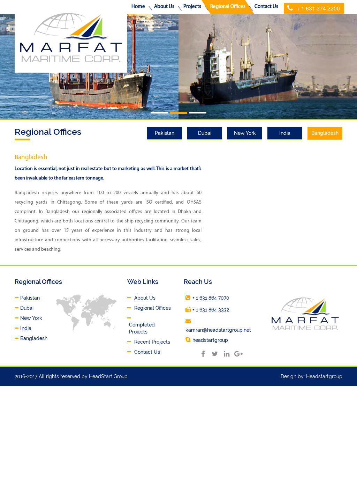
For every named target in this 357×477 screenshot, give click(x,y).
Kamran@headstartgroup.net (218, 330)
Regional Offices (152, 308)
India (284, 133)
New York (245, 133)
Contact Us (147, 352)
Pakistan (164, 133)
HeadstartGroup (210, 340)
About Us (144, 298)
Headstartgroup (324, 376)
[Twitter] (215, 353)
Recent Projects (152, 342)
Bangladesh (325, 133)
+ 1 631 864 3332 (210, 310)
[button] (164, 7)
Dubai (204, 133)
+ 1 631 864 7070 (210, 298)
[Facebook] (203, 353)
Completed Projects (142, 328)
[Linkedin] (226, 353)
